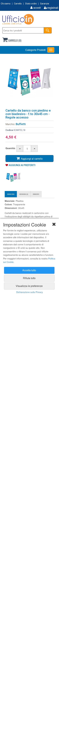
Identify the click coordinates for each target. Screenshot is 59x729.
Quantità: (11, 148)
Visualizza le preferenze (29, 286)
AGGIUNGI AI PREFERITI (21, 165)
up (34, 148)
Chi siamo (6, 3)
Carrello (18, 3)
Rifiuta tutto (29, 278)
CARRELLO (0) (14, 40)
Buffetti (21, 124)
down (20, 148)
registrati (52, 8)
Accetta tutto (29, 270)
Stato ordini (31, 3)
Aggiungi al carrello (31, 158)
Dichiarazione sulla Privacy (29, 292)
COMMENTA (36, 194)
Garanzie (44, 3)
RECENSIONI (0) (23, 194)
